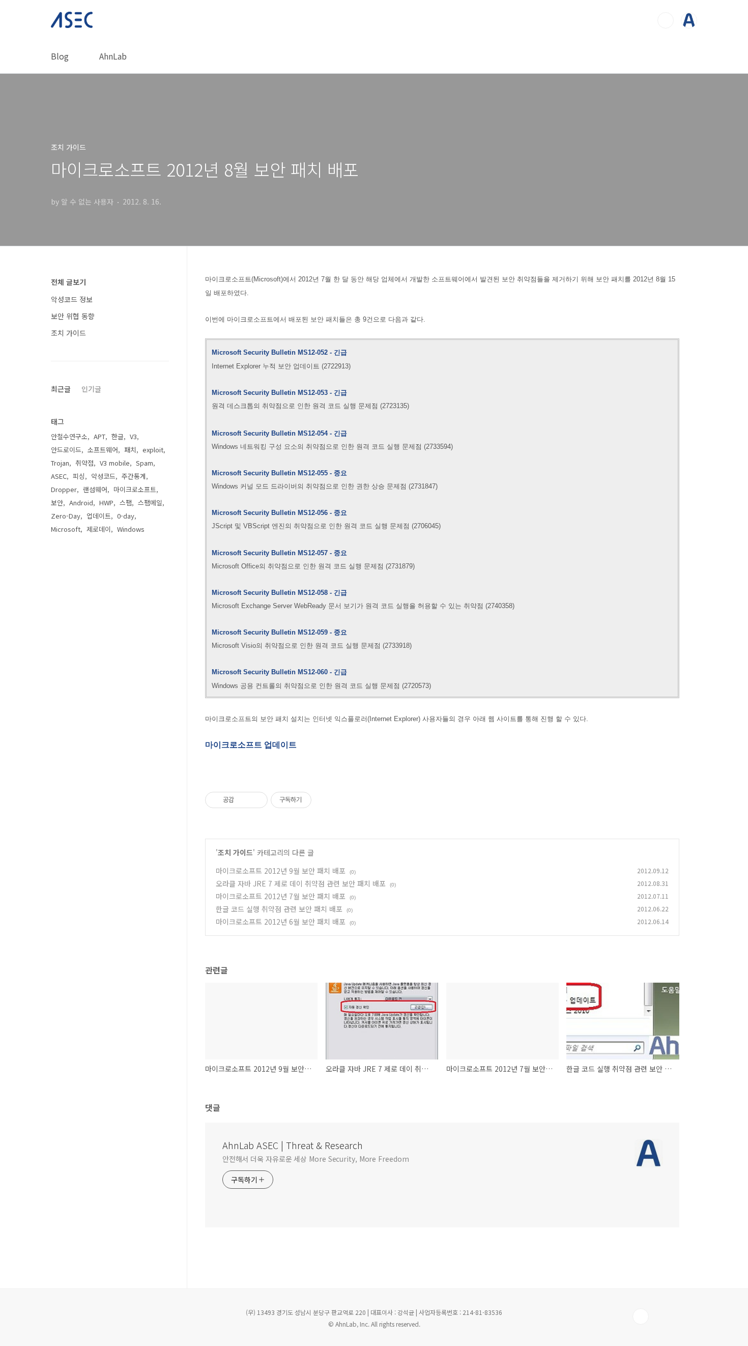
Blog (60, 56)
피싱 (79, 476)
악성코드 (103, 476)
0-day (125, 516)
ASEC (59, 476)
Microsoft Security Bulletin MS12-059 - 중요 (279, 632)
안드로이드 (66, 449)
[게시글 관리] (256, 800)
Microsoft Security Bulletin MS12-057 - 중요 (279, 553)
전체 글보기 (68, 282)
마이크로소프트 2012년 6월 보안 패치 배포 (281, 922)
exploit (152, 449)
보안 (57, 502)
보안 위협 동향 (73, 316)
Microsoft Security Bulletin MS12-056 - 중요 (279, 513)
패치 (130, 449)
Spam (144, 463)
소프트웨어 (103, 449)
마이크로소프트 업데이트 (251, 744)
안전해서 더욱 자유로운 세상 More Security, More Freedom (315, 1159)
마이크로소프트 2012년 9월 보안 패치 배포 (281, 871)
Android (81, 502)
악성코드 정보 (72, 299)
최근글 (61, 389)
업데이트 (99, 516)
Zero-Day (65, 516)
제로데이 (99, 529)
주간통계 (134, 476)
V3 (133, 436)
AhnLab (113, 56)
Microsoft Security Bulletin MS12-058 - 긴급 (279, 592)
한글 (117, 436)
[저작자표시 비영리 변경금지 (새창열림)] (325, 800)
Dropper (64, 489)
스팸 (126, 502)
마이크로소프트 (134, 489)
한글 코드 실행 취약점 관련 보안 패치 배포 (279, 909)
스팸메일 (150, 502)
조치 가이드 (235, 852)
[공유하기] (243, 800)
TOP (640, 1316)
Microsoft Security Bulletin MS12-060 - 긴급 (279, 672)
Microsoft (65, 529)
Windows (131, 529)
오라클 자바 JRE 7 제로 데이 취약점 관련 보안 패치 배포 (301, 883)
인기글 (91, 389)
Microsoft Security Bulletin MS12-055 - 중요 (279, 473)
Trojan (60, 463)
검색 (665, 20)
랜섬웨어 (95, 489)
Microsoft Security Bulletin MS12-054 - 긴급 (279, 433)
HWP (106, 502)
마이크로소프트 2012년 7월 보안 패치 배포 (281, 896)
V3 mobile (115, 463)
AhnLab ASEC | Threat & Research (292, 1145)
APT (99, 436)
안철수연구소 (69, 436)
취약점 (84, 463)
